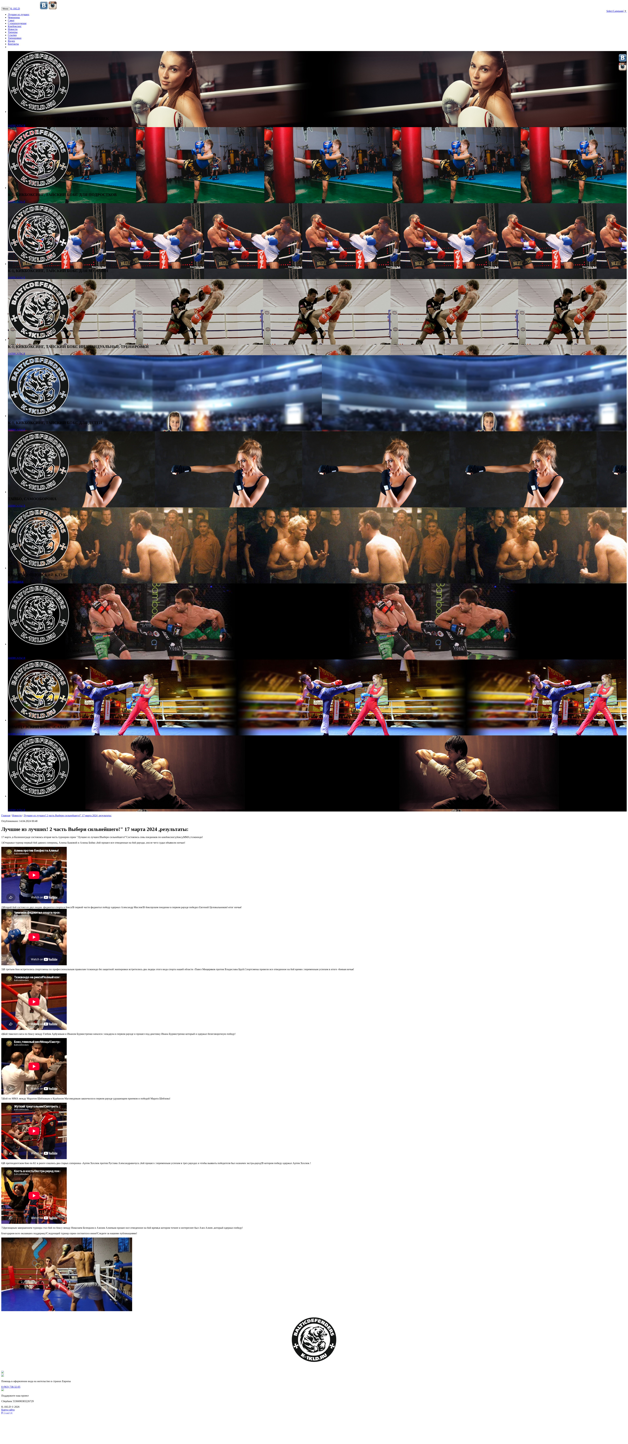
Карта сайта (8, 1409)
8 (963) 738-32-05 (10, 1386)
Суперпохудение (17, 23)
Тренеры (12, 32)
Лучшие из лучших (18, 14)
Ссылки (12, 35)
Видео (11, 41)
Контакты (13, 44)
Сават (11, 20)
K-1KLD (15, 8)
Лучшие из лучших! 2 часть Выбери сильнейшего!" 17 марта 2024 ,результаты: (68, 815)
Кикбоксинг (15, 26)
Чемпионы (14, 17)
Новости (12, 29)
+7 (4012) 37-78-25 (30, 9)
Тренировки (14, 38)
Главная (5, 815)
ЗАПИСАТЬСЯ (16, 125)
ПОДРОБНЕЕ (16, 581)
